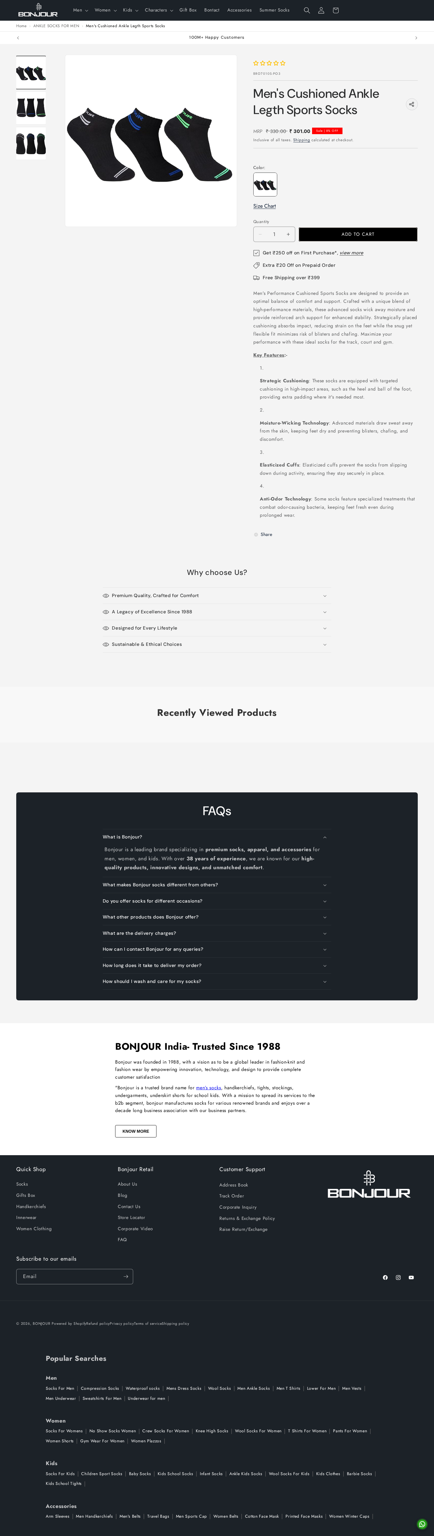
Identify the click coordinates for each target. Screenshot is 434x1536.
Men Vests (351, 1388)
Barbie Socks (359, 1474)
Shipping (301, 140)
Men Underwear (61, 1398)
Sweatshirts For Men (102, 1398)
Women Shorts (60, 1441)
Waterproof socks (143, 1388)
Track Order (231, 1196)
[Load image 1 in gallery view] (31, 72)
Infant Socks (211, 1474)
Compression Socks (100, 1388)
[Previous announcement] (18, 38)
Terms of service (148, 1323)
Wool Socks (219, 1388)
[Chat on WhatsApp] (422, 1524)
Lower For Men (321, 1388)
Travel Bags (158, 1516)
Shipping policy (175, 1323)
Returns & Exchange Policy (247, 1218)
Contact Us (129, 1206)
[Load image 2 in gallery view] (31, 108)
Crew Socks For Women (165, 1431)
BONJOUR (41, 1323)
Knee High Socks (212, 1431)
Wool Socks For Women (258, 1431)
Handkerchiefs (31, 1206)
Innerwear (26, 1217)
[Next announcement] (416, 38)
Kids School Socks (175, 1474)
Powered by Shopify (69, 1323)
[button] (80, 10)
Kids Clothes (328, 1474)
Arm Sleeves (57, 1516)
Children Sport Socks (101, 1474)
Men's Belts (130, 1516)
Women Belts (225, 1516)
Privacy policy (122, 1323)
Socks (22, 1184)
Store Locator (131, 1217)
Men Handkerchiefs (94, 1516)
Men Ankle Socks (253, 1388)
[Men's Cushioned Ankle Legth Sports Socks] (265, 184)
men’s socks (208, 1087)
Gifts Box (25, 1195)
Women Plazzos (146, 1441)
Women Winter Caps (349, 1516)
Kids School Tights (64, 1483)
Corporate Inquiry (238, 1207)
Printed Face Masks (304, 1516)
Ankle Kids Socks (245, 1474)
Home (21, 26)
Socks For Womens (64, 1431)
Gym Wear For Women (102, 1441)
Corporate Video (135, 1228)
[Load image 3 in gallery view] (31, 143)
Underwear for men (146, 1398)
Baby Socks (140, 1474)
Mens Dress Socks (184, 1388)
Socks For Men (60, 1388)
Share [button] (266, 534)
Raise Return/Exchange (243, 1229)
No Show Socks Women (112, 1431)
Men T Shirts (289, 1388)
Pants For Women (350, 1431)
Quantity (261, 222)
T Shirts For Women (307, 1431)
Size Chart (264, 206)
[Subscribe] (126, 1276)
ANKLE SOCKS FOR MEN (56, 26)
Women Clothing (34, 1228)
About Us (127, 1184)
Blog (123, 1195)
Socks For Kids (60, 1474)
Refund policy (98, 1323)
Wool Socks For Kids (289, 1474)
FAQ (122, 1239)
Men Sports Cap (191, 1516)
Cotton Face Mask (262, 1516)
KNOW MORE (136, 1131)
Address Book (233, 1185)
